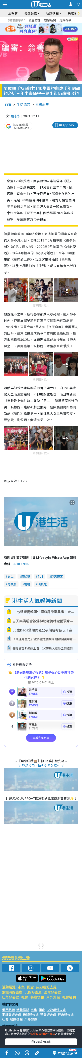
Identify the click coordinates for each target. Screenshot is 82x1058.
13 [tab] (36, 34)
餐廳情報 (37, 997)
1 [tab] (32, 24)
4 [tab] (44, 24)
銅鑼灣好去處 (12, 992)
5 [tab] (48, 24)
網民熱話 (8, 1009)
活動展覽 (9, 986)
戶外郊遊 (53, 997)
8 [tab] (36, 29)
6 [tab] (52, 24)
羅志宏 (15, 116)
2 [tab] (36, 24)
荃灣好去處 (52, 992)
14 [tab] (40, 34)
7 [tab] (32, 29)
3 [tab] (40, 24)
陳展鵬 (25, 576)
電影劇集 (42, 104)
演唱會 (13, 13)
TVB (40, 576)
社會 (24, 997)
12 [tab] (52, 29)
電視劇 (12, 584)
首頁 (8, 104)
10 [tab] (44, 29)
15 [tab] (44, 34)
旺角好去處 (10, 997)
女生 (11, 576)
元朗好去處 (33, 992)
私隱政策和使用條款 (42, 1034)
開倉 (30, 986)
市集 (21, 986)
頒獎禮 (42, 584)
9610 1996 (20, 563)
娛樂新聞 (50, 20)
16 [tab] (48, 34)
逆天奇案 (57, 576)
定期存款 (65, 20)
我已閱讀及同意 (41, 1042)
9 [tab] (40, 29)
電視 (27, 584)
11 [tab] (48, 29)
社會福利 (69, 997)
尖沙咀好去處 (46, 986)
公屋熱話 (34, 20)
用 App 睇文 (67, 125)
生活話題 (23, 104)
